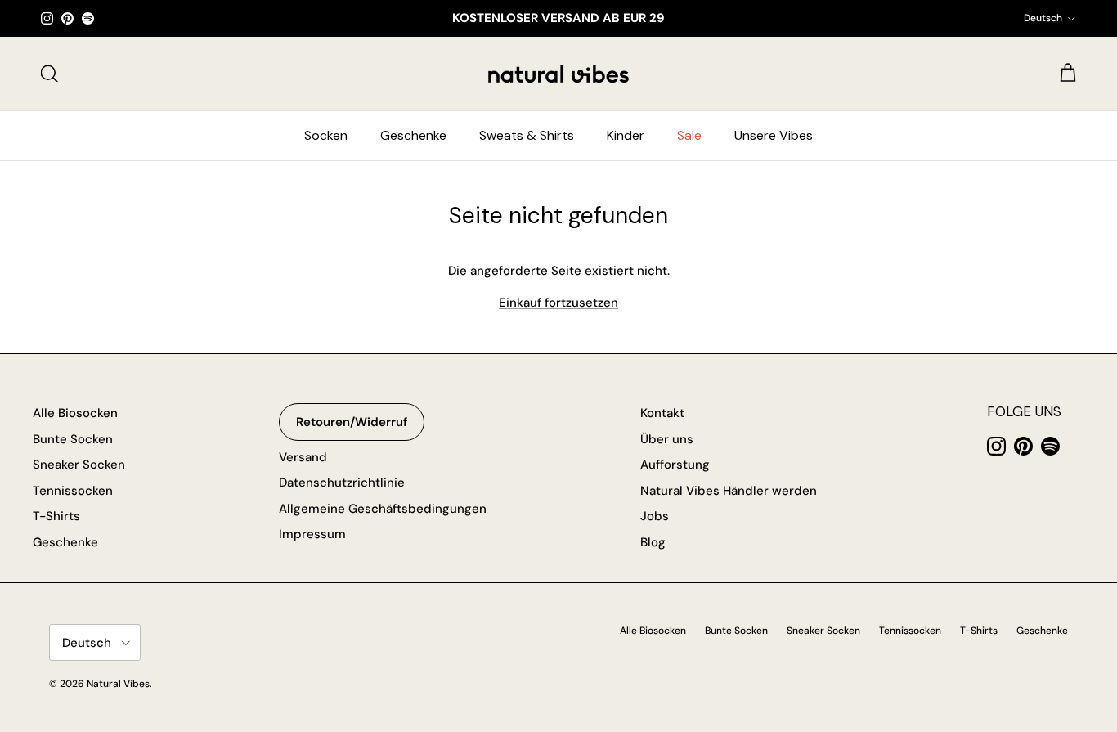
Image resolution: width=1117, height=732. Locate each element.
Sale (689, 135)
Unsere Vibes (773, 135)
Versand (303, 457)
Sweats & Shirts (526, 135)
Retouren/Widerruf (351, 422)
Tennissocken (73, 491)
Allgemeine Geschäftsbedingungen (383, 509)
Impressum (312, 534)
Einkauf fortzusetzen (558, 302)
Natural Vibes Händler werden (728, 491)
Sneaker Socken (79, 464)
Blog (653, 542)
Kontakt (662, 413)
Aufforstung (675, 464)
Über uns (666, 439)
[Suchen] (49, 73)
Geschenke (413, 135)
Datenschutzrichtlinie (342, 482)
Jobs (654, 516)
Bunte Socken (73, 439)
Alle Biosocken (75, 413)
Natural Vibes (118, 683)
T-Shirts (56, 516)
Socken (326, 135)
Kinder (625, 135)
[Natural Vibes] (558, 73)
